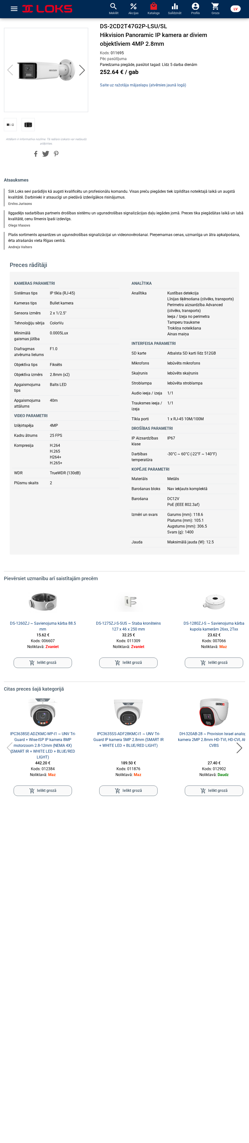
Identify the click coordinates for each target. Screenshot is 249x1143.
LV (236, 9)
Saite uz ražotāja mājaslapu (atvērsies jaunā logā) (143, 85)
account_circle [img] (195, 6)
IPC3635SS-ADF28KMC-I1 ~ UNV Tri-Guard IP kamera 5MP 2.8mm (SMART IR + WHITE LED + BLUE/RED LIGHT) (128, 740)
